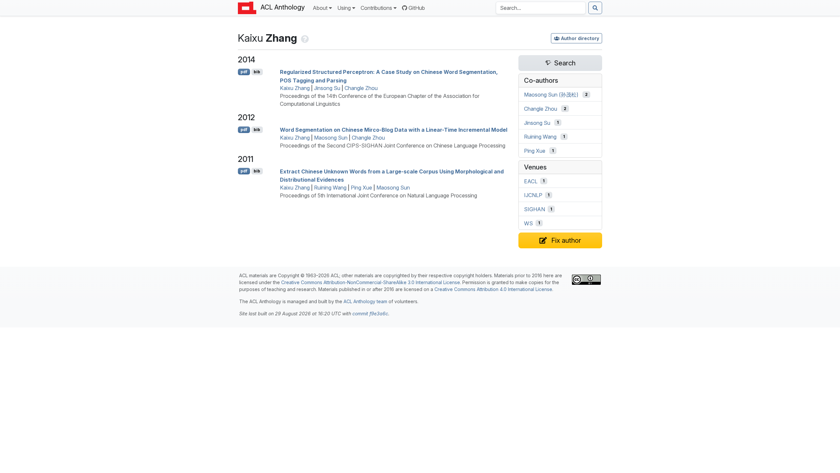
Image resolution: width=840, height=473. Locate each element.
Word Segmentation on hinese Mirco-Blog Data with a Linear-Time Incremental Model (393, 129)
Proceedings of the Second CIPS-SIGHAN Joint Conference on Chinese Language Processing (392, 145)
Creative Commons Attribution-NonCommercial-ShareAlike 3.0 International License (370, 282)
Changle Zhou (361, 88)
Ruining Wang (330, 187)
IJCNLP (533, 195)
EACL (530, 181)
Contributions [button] (376, 8)
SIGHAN (534, 209)
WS (528, 223)
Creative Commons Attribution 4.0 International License (493, 289)
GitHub (417, 8)
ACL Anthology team (365, 301)
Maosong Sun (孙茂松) (551, 94)
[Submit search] (595, 8)
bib (257, 71)
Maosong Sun (330, 137)
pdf (244, 71)
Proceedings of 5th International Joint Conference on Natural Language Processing (378, 195)
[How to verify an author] (304, 38)
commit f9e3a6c (370, 313)
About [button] (320, 8)
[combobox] (541, 8)
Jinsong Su (327, 88)
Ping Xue (361, 187)
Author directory (580, 38)
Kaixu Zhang (295, 88)
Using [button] (344, 8)
